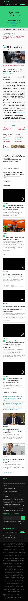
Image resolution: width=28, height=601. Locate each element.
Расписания (16, 599)
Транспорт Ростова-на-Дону (10, 491)
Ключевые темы (19, 65)
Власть (6, 35)
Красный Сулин (14, 23)
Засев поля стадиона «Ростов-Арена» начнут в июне (19, 135)
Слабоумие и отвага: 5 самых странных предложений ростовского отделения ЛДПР (12, 380)
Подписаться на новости (9, 488)
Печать (11, 73)
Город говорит (18, 597)
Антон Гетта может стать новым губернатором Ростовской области (13, 461)
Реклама (5, 485)
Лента (9, 36)
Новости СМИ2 (7, 150)
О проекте (5, 482)
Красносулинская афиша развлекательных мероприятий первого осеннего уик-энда (12, 398)
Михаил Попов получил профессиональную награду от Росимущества (12, 430)
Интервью (10, 597)
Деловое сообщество (14, 14)
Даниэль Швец (6, 141)
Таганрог (14, 25)
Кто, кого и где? (6, 594)
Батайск (19, 22)
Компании (13, 596)
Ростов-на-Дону (11, 22)
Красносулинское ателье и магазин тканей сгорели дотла (8, 135)
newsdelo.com (21, 112)
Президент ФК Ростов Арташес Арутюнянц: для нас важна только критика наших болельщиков (13, 207)
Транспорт (6, 596)
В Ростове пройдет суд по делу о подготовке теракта (12, 70)
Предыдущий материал (7, 128)
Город (11, 35)
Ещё (5, 597)
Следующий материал (21, 128)
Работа (19, 596)
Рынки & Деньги (8, 599)
